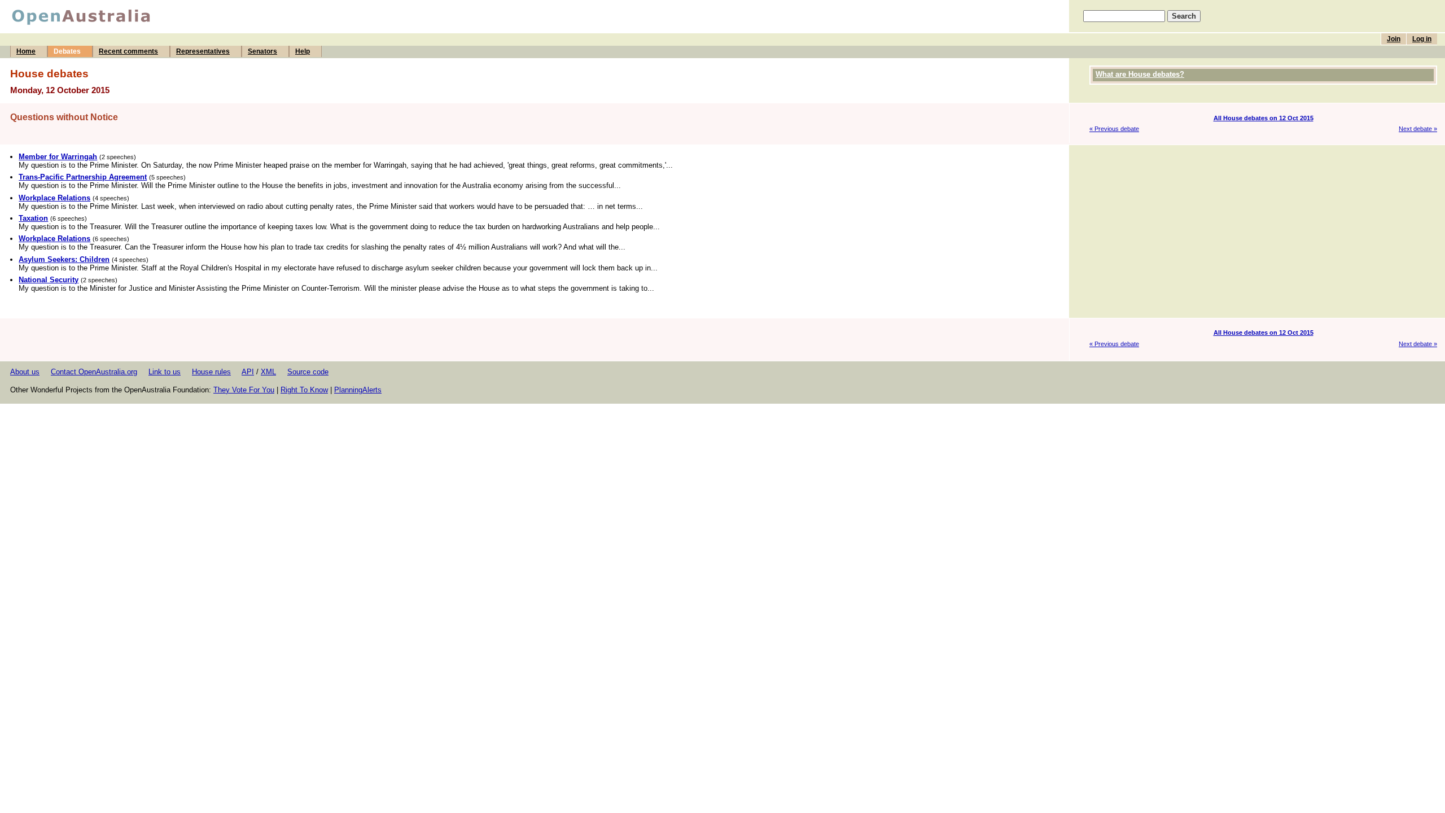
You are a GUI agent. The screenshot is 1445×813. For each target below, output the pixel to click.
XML (268, 372)
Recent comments (128, 51)
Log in (1421, 39)
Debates (67, 51)
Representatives (203, 51)
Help (302, 51)
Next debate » (1418, 128)
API (248, 372)
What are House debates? (1140, 74)
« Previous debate (1114, 128)
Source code (308, 372)
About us (25, 372)
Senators (262, 51)
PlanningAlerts (358, 390)
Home (26, 51)
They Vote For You (243, 390)
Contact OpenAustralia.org (94, 372)
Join (1393, 39)
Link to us (164, 372)
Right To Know (304, 390)
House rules (211, 372)
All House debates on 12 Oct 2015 (1263, 118)
